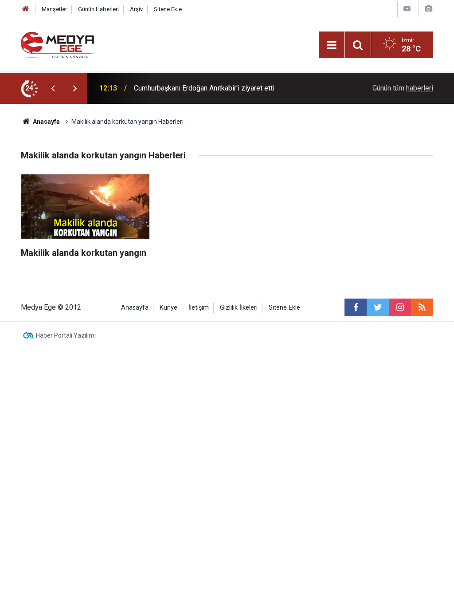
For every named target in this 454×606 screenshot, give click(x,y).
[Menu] (332, 45)
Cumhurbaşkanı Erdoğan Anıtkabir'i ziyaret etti (204, 88)
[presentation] (53, 88)
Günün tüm (402, 88)
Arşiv (136, 9)
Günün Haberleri (98, 9)
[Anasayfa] (26, 9)
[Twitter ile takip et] (378, 307)
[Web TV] (407, 8)
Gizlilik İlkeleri (239, 307)
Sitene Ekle (168, 9)
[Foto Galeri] (428, 8)
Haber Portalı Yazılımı (66, 335)
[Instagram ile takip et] (400, 307)
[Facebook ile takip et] (355, 307)
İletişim (198, 307)
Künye (168, 307)
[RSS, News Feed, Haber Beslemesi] (422, 307)
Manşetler (54, 9)
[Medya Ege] (59, 44)
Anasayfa (135, 307)
